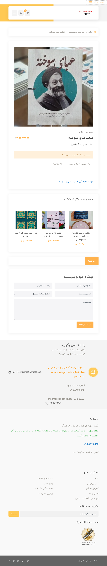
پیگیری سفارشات (45, 493)
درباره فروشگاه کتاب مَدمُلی (87, 498)
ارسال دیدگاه (85, 324)
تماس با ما (94, 493)
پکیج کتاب (48, 483)
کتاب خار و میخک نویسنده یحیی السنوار (53, 235)
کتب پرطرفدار (93, 483)
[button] (27, 13)
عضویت (14, 514)
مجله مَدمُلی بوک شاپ (43, 488)
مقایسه (56, 164)
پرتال (80, 561)
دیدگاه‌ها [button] (91, 261)
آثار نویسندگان (92, 488)
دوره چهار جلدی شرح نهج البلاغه (26, 235)
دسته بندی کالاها (45, 478)
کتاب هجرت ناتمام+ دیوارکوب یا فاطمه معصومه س (81, 236)
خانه (97, 478)
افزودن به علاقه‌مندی (78, 164)
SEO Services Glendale (96, 2)
